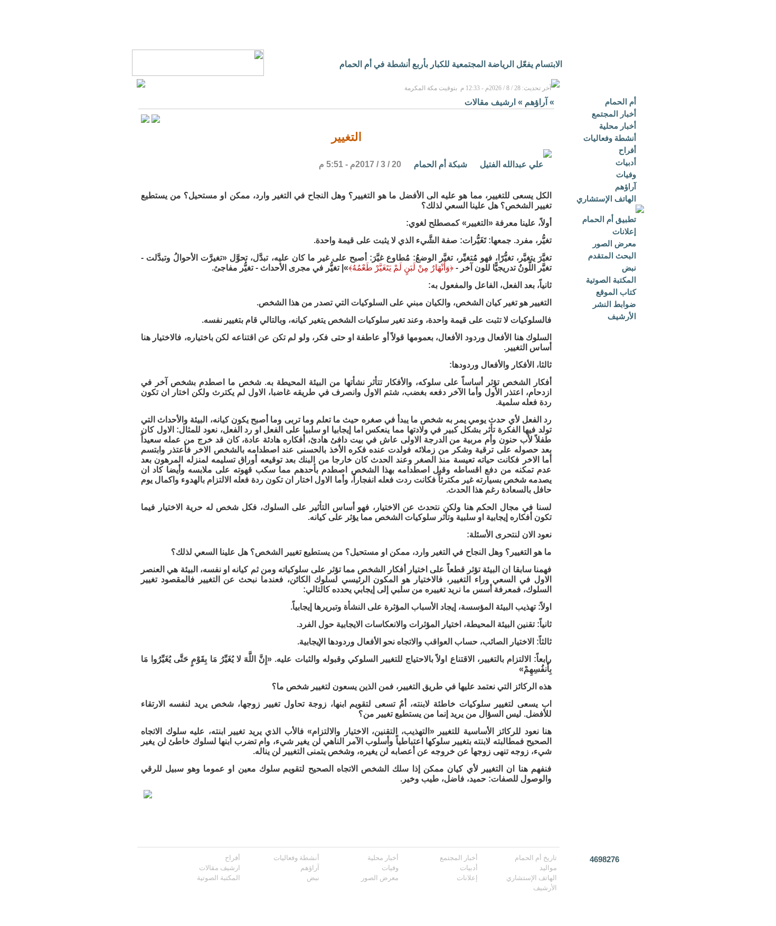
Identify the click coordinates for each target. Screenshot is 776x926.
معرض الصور (614, 243)
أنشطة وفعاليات (609, 137)
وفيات (626, 174)
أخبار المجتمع (614, 113)
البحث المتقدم (612, 255)
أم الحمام (620, 101)
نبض (629, 267)
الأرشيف (622, 316)
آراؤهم (625, 186)
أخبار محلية (617, 125)
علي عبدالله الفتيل (511, 164)
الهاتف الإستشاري (606, 198)
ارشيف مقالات (490, 102)
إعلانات (624, 231)
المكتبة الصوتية (611, 279)
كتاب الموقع (616, 291)
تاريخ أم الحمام (536, 858)
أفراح (627, 150)
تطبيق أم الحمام (609, 219)
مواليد (548, 868)
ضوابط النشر (614, 304)
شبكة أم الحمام (440, 164)
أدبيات (626, 162)
